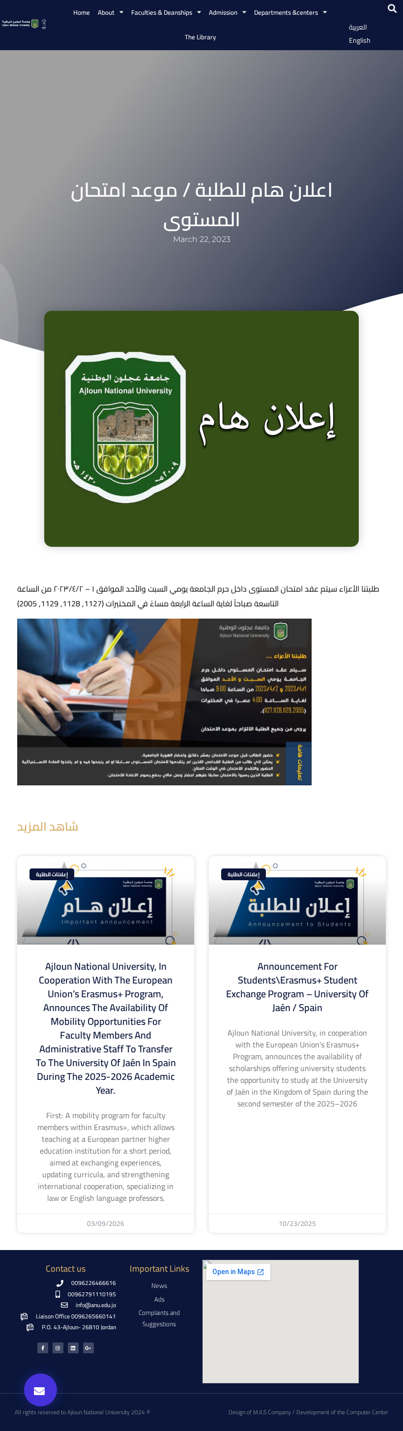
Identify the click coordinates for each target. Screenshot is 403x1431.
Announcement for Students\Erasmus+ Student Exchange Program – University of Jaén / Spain (297, 986)
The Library (200, 37)
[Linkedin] (73, 1347)
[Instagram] (58, 1347)
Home (81, 12)
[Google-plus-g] (88, 1347)
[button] (392, 8)
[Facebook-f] (42, 1347)
